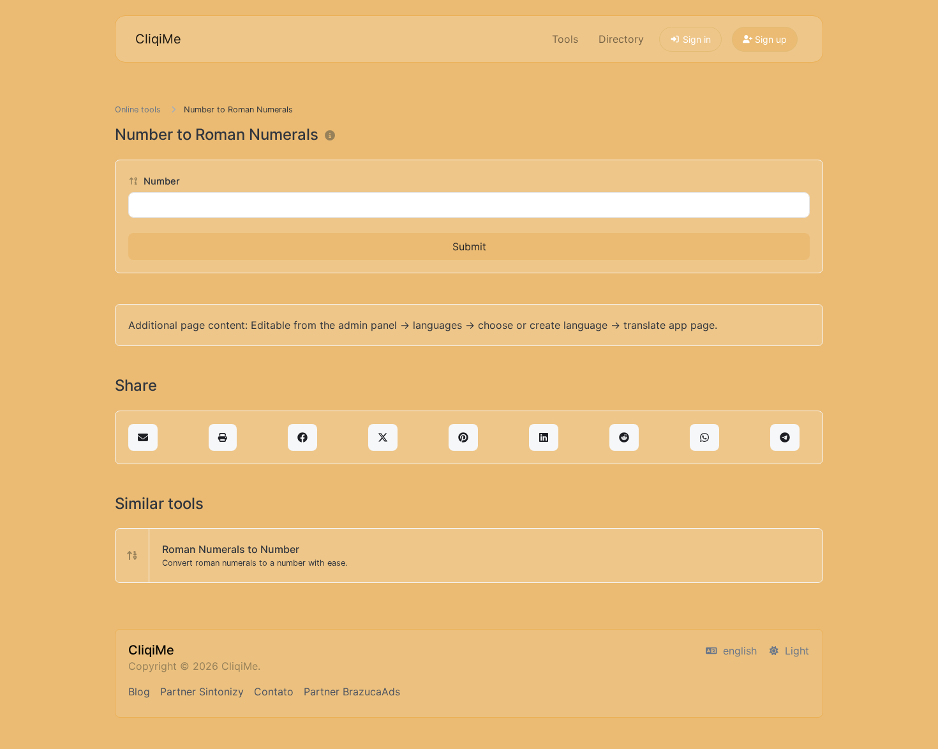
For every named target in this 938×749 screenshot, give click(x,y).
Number (160, 181)
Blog (139, 691)
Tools (565, 39)
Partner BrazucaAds (352, 691)
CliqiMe (158, 39)
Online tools (138, 109)
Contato (274, 691)
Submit (469, 246)
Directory (621, 39)
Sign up (769, 39)
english (738, 650)
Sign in (695, 39)
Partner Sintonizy (202, 691)
